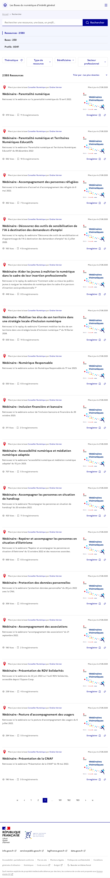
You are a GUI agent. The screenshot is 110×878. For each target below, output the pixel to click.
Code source (42, 865)
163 (77, 800)
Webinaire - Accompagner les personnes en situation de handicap (38, 496)
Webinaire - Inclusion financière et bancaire (32, 407)
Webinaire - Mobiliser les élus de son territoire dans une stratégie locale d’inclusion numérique (37, 319)
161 (60, 800)
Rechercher (97, 22)
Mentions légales (57, 860)
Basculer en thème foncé (81, 865)
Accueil (5, 14)
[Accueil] (35, 835)
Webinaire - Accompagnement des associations (34, 626)
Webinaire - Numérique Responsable (27, 363)
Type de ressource (38, 61)
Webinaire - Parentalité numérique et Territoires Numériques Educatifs (35, 140)
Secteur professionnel (91, 61)
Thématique (11, 60)
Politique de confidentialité (78, 860)
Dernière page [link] (92, 800)
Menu (106, 5)
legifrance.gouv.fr (56, 850)
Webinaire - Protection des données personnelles (36, 583)
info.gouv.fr (8, 850)
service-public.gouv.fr (30, 850)
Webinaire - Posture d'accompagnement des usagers (38, 714)
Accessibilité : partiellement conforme (18, 860)
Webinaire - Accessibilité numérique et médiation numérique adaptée (36, 453)
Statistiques (28, 865)
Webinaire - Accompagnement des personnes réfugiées (40, 182)
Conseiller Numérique (37, 87)
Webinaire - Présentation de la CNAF (27, 758)
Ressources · (14, 33)
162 (68, 800)
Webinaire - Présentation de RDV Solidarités (33, 670)
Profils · (11, 47)
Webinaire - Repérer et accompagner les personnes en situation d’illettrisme (39, 540)
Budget (57, 865)
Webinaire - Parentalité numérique (26, 94)
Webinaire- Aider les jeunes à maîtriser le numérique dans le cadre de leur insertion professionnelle (38, 273)
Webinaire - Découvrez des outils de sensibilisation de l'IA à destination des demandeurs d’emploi (39, 228)
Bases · (10, 40)
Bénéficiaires (64, 60)
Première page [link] (17, 800)
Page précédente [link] (24, 800)
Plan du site (42, 860)
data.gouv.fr (77, 850)
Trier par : (78, 75)
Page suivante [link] (85, 800)
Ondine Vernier (55, 87)
